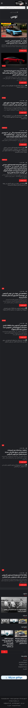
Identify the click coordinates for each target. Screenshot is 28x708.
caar (25, 39)
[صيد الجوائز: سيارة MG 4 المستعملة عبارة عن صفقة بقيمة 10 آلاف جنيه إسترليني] (23, 621)
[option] (14, 605)
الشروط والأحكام (23, 662)
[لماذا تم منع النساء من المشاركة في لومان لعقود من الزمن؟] (5, 621)
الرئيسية (15, 12)
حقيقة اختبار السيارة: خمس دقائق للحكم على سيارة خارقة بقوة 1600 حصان (14, 610)
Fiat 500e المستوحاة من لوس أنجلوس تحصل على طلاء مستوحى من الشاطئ (14, 576)
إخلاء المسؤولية (23, 664)
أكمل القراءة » (23, 50)
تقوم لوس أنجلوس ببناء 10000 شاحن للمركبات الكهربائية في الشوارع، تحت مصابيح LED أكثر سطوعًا (15, 327)
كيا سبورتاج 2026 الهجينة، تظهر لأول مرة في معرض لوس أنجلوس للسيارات (14, 103)
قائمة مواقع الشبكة (5, 698)
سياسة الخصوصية (22, 667)
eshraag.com (11, 701)
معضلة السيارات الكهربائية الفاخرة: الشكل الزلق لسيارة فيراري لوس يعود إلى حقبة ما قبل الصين (14, 72)
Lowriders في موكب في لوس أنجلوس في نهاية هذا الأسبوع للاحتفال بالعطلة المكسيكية (14, 295)
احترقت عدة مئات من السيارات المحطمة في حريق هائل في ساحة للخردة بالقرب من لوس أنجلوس (16, 452)
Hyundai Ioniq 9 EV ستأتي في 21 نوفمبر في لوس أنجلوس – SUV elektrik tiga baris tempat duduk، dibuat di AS (14, 134)
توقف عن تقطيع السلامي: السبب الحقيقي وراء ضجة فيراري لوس (16, 41)
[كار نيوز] (19, 3)
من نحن (25, 660)
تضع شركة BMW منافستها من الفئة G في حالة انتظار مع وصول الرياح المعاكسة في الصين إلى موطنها (7, 642)
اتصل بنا (25, 669)
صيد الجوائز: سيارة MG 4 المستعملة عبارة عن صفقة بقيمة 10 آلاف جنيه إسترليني (21, 640)
